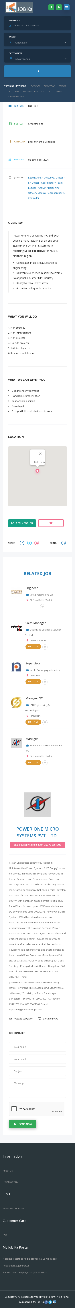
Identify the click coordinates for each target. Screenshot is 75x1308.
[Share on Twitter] (30, 543)
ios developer (30, 91)
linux (59, 91)
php (17, 91)
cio (9, 91)
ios (50, 91)
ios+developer (15, 96)
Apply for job (24, 523)
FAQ (5, 1235)
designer (35, 86)
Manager (31, 739)
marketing (49, 86)
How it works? (10, 1181)
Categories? (15, 53)
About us (8, 1170)
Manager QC (34, 698)
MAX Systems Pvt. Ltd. (42, 594)
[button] (37, 472)
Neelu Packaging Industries (45, 670)
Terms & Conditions (13, 1208)
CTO (43, 91)
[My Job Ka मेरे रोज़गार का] (19, 7)
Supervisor (32, 663)
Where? (13, 37)
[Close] (40, 453)
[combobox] (38, 42)
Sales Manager (35, 623)
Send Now (25, 1124)
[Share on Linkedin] (37, 543)
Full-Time (33, 646)
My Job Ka (38, 1301)
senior (62, 86)
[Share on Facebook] (22, 543)
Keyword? (14, 20)
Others (32, 606)
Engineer (31, 588)
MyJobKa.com (48, 1296)
